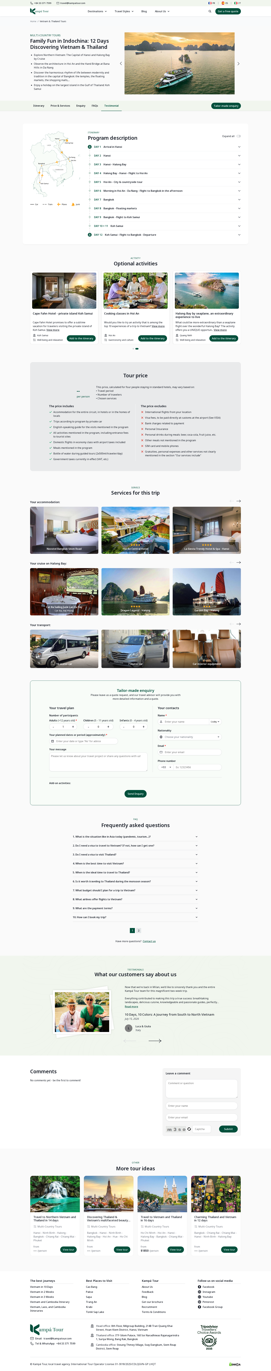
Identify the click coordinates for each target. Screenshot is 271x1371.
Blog (144, 11)
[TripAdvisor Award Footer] (209, 1338)
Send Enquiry (135, 793)
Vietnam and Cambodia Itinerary (49, 1302)
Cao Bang (91, 1287)
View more (52, 330)
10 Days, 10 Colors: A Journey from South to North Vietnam (169, 1014)
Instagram (209, 1292)
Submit (228, 1129)
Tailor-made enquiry (226, 106)
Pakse (89, 1292)
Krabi (89, 1307)
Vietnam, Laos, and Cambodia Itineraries (48, 1308)
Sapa (89, 1297)
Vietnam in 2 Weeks (42, 1292)
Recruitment (149, 1307)
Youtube (208, 1297)
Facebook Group (213, 1307)
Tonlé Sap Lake (95, 1312)
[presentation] (120, 63)
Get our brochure (152, 1302)
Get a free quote (228, 11)
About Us (147, 1287)
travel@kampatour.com (57, 1338)
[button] (133, 349)
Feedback (148, 1292)
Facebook (208, 1287)
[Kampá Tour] (39, 11)
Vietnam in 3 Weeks (42, 1297)
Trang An (91, 1302)
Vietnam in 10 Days (41, 1287)
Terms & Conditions (154, 1312)
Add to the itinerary (81, 338)
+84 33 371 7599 (65, 1343)
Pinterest (208, 1302)
